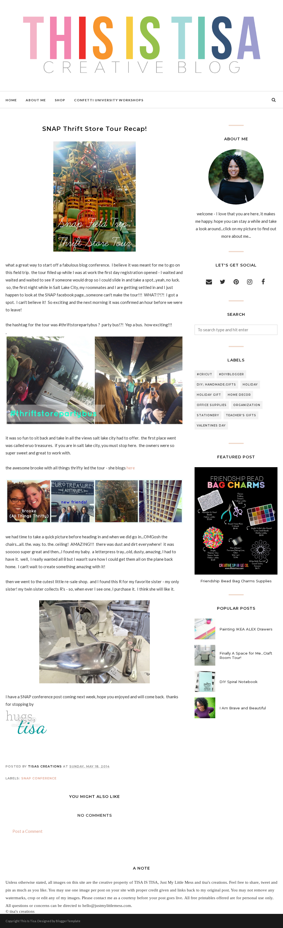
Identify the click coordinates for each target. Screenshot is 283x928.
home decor (239, 395)
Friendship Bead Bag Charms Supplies (236, 581)
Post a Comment (27, 831)
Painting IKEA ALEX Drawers (245, 629)
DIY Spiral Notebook (238, 681)
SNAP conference (39, 778)
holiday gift (209, 395)
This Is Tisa (28, 921)
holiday (250, 384)
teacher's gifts (241, 415)
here (131, 467)
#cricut (204, 374)
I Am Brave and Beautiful (242, 708)
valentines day (211, 425)
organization (246, 405)
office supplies (212, 405)
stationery (208, 415)
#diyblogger (231, 374)
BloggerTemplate (68, 921)
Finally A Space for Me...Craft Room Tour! (245, 655)
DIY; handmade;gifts (216, 384)
